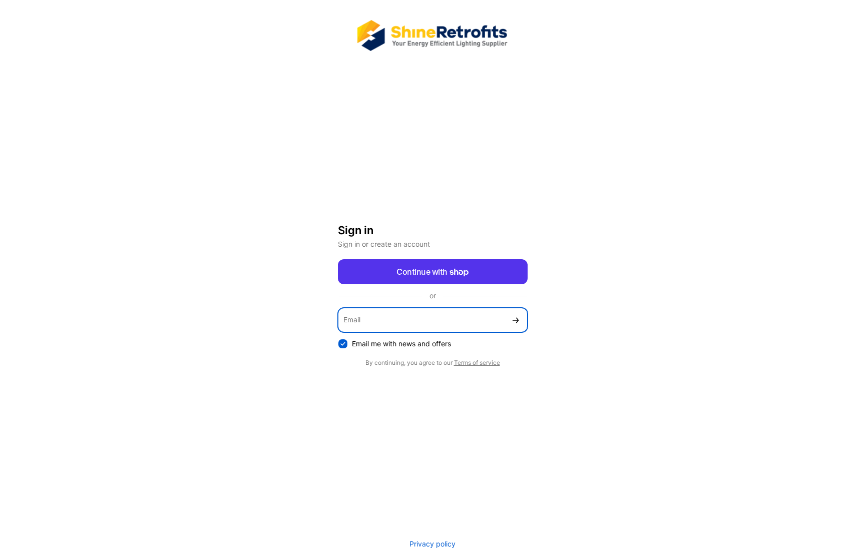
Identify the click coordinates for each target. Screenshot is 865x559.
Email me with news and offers (401, 343)
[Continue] (515, 320)
